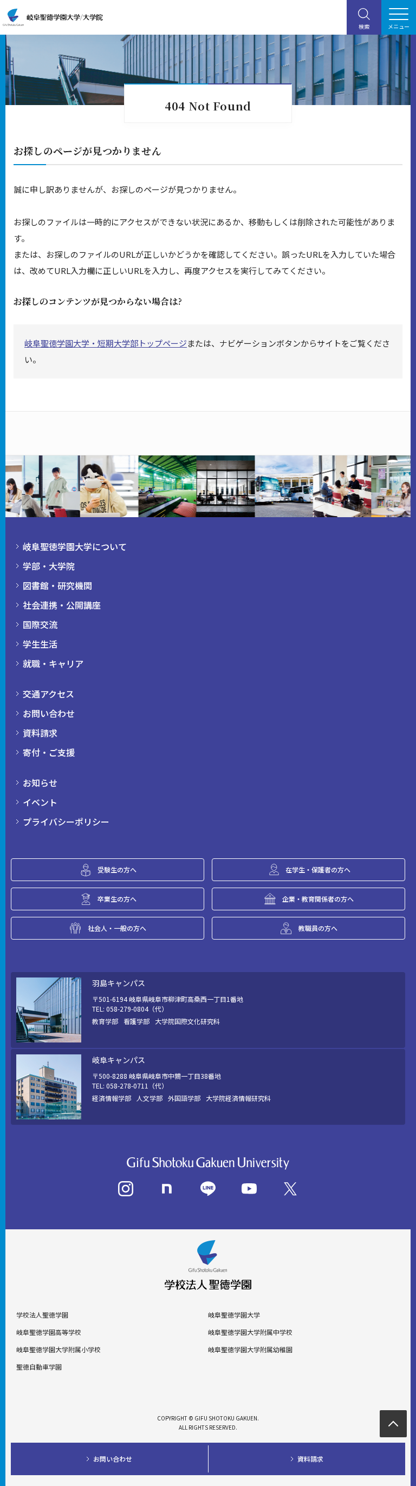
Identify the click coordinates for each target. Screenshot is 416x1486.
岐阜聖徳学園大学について (75, 546)
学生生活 (40, 644)
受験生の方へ (117, 869)
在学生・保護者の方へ (317, 869)
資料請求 (40, 732)
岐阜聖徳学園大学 (234, 1315)
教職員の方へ (317, 928)
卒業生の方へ (117, 898)
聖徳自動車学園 (39, 1367)
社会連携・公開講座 (62, 605)
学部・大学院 (49, 566)
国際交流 (40, 624)
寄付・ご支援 (49, 752)
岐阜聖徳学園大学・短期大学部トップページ (105, 343)
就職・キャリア (53, 663)
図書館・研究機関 (57, 585)
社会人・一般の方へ (117, 928)
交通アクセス (48, 693)
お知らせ (40, 782)
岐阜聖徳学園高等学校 (48, 1332)
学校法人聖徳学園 (42, 1315)
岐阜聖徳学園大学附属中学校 (250, 1332)
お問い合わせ (49, 713)
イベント (40, 802)
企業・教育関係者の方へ (318, 898)
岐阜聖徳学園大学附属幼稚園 (250, 1349)
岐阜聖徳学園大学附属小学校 (58, 1349)
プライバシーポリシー (66, 821)
